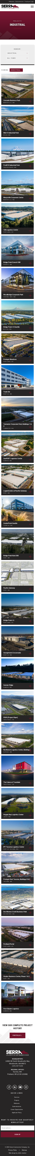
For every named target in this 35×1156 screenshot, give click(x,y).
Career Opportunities (17, 1109)
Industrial (17, 70)
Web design (12, 1153)
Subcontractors (19, 1)
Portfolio (17, 1035)
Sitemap (24, 1150)
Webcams (11, 1)
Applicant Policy (17, 1112)
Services (16, 1097)
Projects (16, 1100)
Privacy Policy (12, 1150)
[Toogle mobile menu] (32, 7)
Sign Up (17, 1134)
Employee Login (29, 1)
